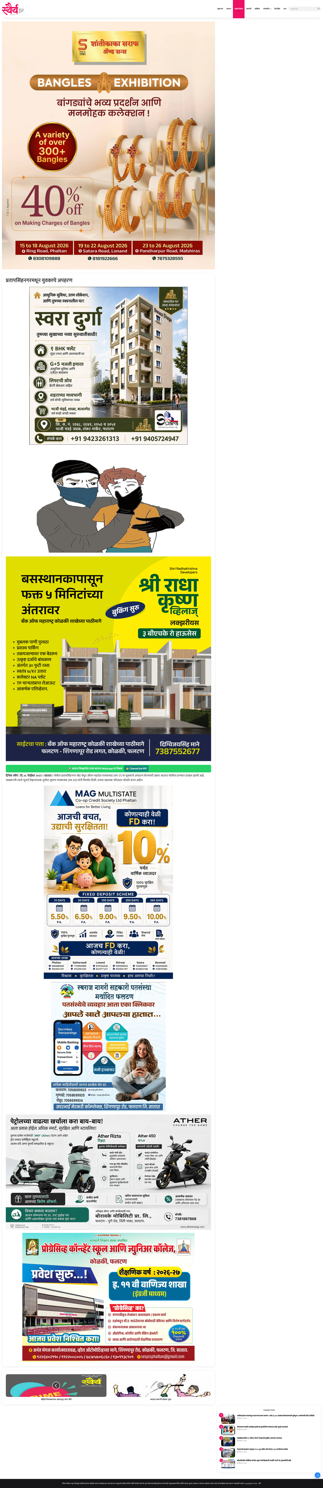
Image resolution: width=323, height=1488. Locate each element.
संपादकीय (266, 8)
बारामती (248, 8)
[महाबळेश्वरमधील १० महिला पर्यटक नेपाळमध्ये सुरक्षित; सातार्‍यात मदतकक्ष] (228, 1441)
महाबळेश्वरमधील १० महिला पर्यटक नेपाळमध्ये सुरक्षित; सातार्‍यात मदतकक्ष (259, 1438)
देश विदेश (277, 8)
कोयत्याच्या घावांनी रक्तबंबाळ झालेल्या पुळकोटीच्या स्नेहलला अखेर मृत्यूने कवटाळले (262, 1426)
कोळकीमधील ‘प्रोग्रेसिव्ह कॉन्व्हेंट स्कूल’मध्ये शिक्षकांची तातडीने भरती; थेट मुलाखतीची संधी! (264, 1460)
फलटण (228, 8)
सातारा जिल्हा (239, 8)
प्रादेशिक (257, 8)
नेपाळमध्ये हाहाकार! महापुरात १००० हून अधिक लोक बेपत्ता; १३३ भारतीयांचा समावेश (262, 1449)
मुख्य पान (220, 8)
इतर (285, 8)
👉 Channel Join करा (136, 768)
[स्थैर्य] (13, 9)
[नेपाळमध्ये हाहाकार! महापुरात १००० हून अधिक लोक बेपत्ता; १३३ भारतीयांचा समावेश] (228, 1453)
